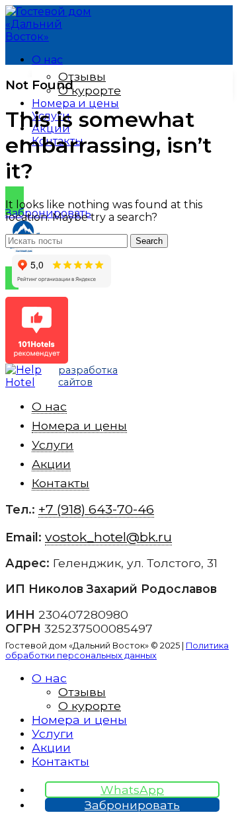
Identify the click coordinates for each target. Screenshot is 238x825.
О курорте (89, 90)
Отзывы (82, 76)
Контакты (60, 483)
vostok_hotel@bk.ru (108, 537)
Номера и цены (79, 425)
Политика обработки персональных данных (117, 650)
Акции (51, 464)
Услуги (52, 445)
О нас (49, 406)
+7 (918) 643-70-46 (181, 169)
